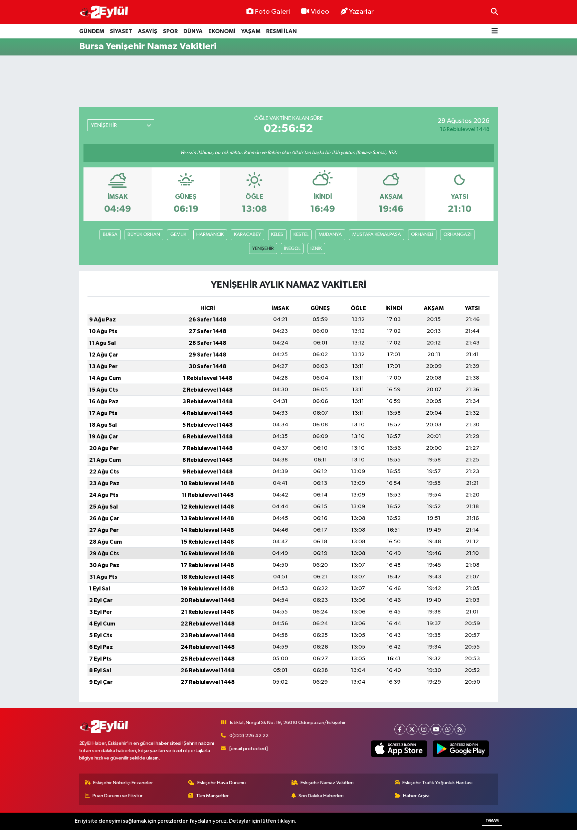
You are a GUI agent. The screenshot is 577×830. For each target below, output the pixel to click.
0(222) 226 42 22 (248, 735)
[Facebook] (399, 729)
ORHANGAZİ (457, 234)
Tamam (492, 820)
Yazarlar (361, 11)
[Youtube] (435, 729)
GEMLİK (178, 234)
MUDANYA (330, 234)
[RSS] (459, 729)
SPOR (170, 31)
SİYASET (121, 31)
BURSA (110, 234)
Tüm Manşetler (212, 795)
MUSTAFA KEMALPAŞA (376, 234)
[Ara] (494, 12)
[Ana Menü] (495, 31)
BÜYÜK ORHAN (144, 234)
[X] (411, 729)
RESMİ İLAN (281, 31)
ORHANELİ (422, 234)
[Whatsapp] (447, 729)
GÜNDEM (91, 31)
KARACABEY (247, 234)
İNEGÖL (292, 248)
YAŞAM (250, 31)
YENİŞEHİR (263, 248)
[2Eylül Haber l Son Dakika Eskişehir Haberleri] (104, 12)
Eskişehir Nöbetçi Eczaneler (123, 782)
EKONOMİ (221, 31)
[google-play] (461, 748)
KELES (277, 234)
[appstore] (399, 748)
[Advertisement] (288, 81)
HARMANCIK (210, 234)
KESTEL (301, 234)
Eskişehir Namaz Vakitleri (327, 782)
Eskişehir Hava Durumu (221, 782)
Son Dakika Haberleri (321, 795)
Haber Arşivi (416, 795)
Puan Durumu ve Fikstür (117, 795)
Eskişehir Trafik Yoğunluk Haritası (437, 782)
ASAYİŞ (147, 31)
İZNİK (316, 248)
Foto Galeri (272, 11)
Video (320, 11)
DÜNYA (193, 31)
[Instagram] (423, 729)
